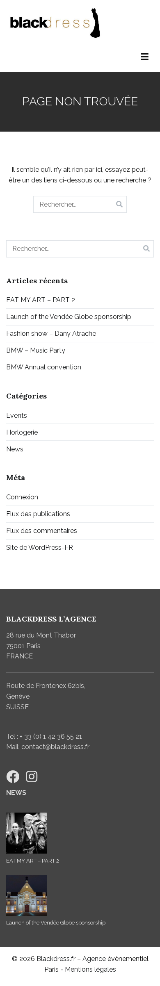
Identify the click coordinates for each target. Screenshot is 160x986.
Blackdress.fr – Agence (71, 959)
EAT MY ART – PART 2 (40, 300)
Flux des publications (38, 514)
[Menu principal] (144, 57)
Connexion (22, 497)
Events (16, 415)
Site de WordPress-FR (39, 547)
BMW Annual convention (43, 367)
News (14, 449)
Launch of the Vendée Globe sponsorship (68, 317)
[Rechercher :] (80, 204)
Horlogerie (22, 432)
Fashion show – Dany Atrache (51, 333)
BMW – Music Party (35, 350)
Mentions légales (90, 969)
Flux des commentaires (41, 531)
